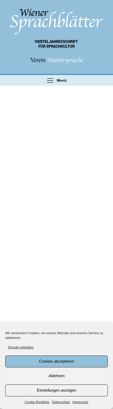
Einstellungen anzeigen (56, 390)
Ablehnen (57, 375)
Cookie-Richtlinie (37, 402)
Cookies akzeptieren (56, 361)
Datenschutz (61, 402)
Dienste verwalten (21, 347)
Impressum (80, 402)
